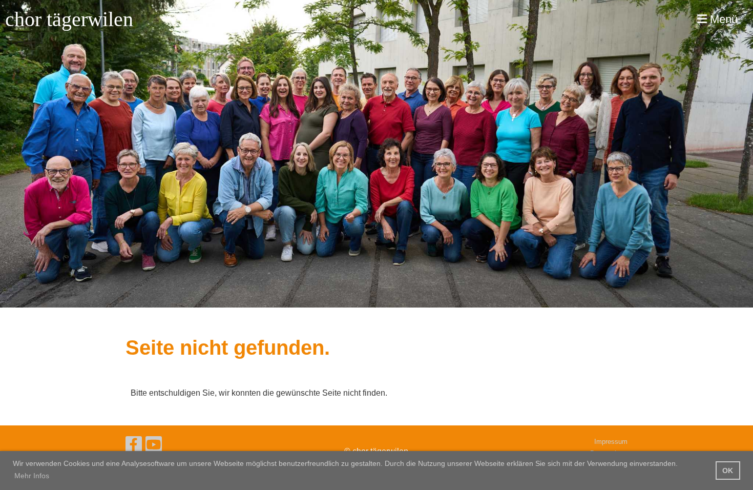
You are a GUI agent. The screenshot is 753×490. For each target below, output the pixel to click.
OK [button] (727, 470)
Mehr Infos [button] (31, 476)
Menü (722, 19)
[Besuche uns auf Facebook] (134, 447)
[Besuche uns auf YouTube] (153, 447)
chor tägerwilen (69, 19)
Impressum (611, 441)
